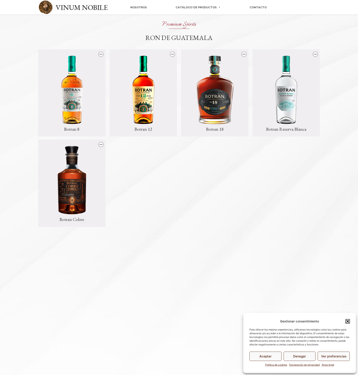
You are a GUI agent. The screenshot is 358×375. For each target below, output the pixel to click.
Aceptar (265, 356)
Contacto (258, 7)
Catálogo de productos (196, 7)
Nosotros (138, 7)
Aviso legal (328, 364)
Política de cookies (276, 364)
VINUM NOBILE (82, 7)
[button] (348, 321)
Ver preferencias (333, 356)
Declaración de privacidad (304, 364)
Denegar (299, 356)
